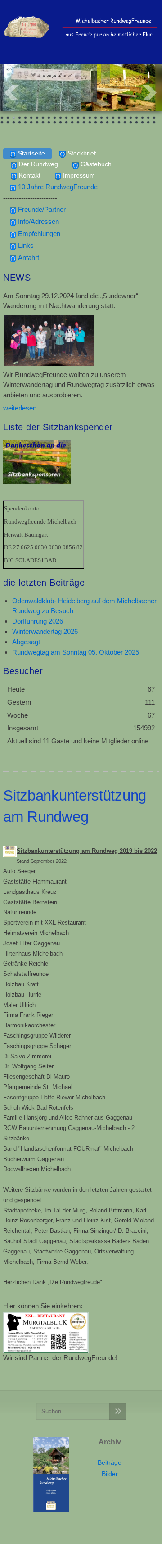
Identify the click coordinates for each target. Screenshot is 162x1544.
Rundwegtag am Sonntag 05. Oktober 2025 (75, 652)
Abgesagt (26, 642)
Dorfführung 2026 (37, 621)
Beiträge (110, 1462)
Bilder (110, 1474)
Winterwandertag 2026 (45, 631)
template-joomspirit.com (81, 1535)
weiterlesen (19, 408)
